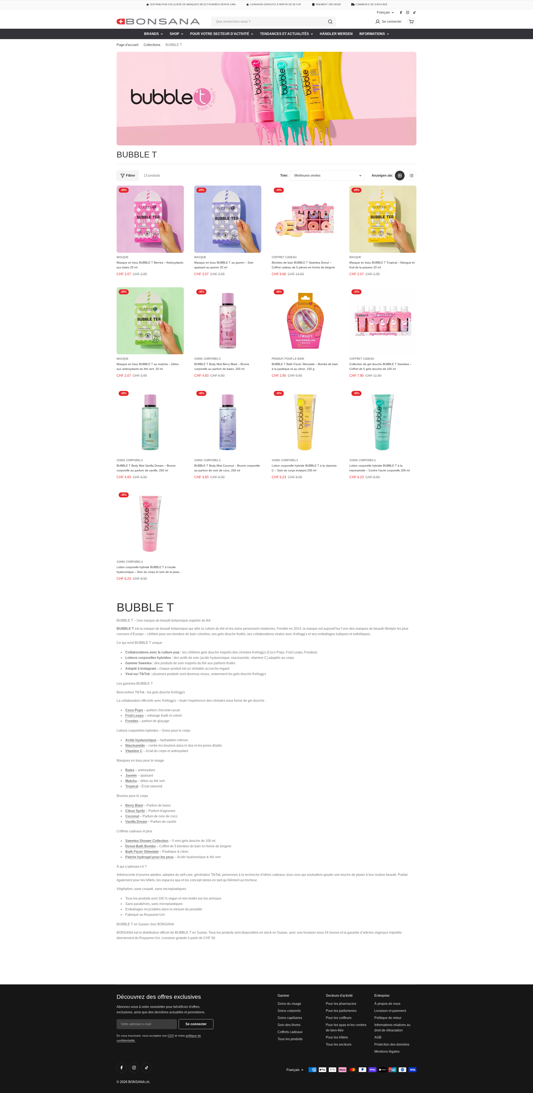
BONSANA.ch (138, 1082)
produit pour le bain (288, 358)
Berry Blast (134, 805)
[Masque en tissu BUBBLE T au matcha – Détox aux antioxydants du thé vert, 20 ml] (150, 320)
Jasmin (131, 775)
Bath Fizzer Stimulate (142, 851)
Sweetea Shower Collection (146, 841)
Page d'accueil (127, 45)
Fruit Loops (134, 715)
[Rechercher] (330, 21)
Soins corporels (207, 358)
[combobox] (273, 22)
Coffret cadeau (284, 257)
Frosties (131, 721)
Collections (152, 45)
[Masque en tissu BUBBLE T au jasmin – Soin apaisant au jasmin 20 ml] (228, 219)
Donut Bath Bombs (140, 846)
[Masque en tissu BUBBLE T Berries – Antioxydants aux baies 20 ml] (150, 219)
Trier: (284, 175)
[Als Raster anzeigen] (400, 176)
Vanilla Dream (136, 821)
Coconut (132, 816)
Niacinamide (135, 745)
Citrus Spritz (135, 811)
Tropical (131, 786)
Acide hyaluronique (140, 740)
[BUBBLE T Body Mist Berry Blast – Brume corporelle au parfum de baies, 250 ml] (228, 320)
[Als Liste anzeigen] (411, 176)
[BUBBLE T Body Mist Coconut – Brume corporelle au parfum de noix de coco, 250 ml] (228, 422)
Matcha (131, 781)
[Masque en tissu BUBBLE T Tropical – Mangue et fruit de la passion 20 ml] (383, 219)
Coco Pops (134, 710)
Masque (122, 257)
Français (383, 12)
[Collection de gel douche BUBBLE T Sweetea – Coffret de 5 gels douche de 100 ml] (383, 320)
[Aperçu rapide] (178, 195)
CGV (171, 1035)
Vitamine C (133, 751)
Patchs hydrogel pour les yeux (149, 857)
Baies (129, 770)
